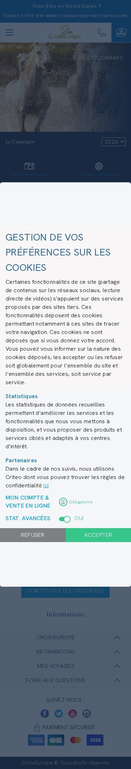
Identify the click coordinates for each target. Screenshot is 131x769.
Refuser (32, 535)
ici (46, 485)
